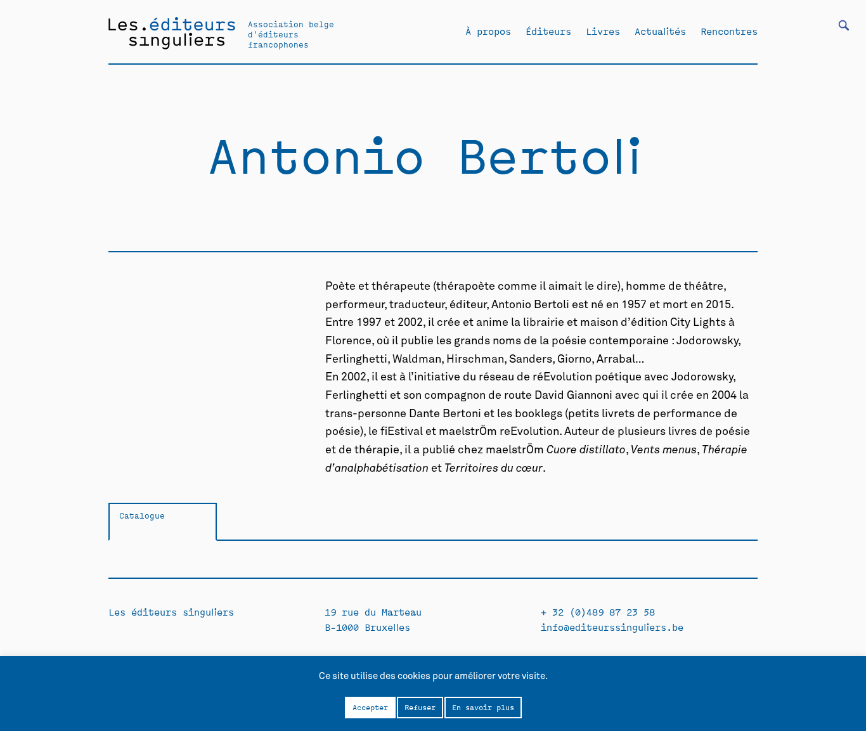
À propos (488, 31)
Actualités (660, 31)
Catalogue (142, 515)
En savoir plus (483, 706)
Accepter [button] (370, 706)
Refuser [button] (420, 706)
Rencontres (729, 31)
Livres (603, 31)
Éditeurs (548, 31)
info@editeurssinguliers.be (612, 627)
